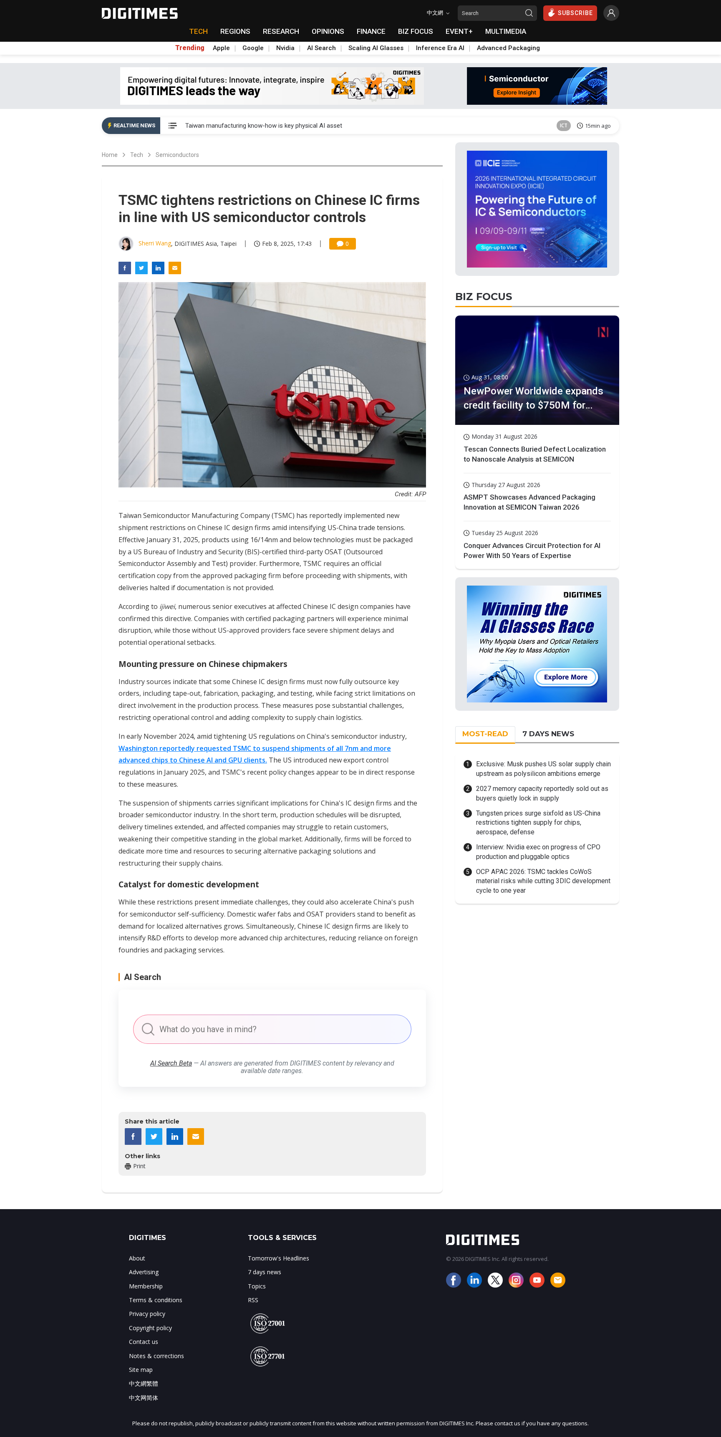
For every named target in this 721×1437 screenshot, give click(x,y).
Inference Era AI (440, 48)
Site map (141, 1370)
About (137, 1258)
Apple (221, 48)
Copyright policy (150, 1328)
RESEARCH (281, 31)
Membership (146, 1286)
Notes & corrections (156, 1356)
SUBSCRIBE (575, 13)
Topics (257, 1286)
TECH (198, 31)
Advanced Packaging (508, 48)
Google (253, 48)
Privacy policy (147, 1314)
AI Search (321, 48)
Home (110, 155)
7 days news (264, 1272)
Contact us (143, 1342)
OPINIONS (328, 31)
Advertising (144, 1272)
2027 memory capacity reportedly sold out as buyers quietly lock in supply (542, 793)
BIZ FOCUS (415, 31)
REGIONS (235, 31)
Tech (136, 155)
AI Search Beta (171, 1063)
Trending (189, 48)
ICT (563, 125)
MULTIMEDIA (505, 31)
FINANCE (371, 31)
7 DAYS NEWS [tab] (548, 734)
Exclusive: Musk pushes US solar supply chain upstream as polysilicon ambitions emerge (543, 768)
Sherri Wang (155, 243)
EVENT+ (459, 31)
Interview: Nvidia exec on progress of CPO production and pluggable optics (538, 851)
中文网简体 (143, 1398)
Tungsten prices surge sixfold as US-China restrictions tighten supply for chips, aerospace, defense (538, 822)
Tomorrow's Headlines (278, 1258)
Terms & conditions (155, 1300)
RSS (253, 1300)
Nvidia (285, 48)
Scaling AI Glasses (375, 48)
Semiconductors (177, 155)
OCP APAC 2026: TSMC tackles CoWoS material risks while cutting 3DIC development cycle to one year (543, 881)
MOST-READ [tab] (485, 734)
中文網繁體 (143, 1383)
